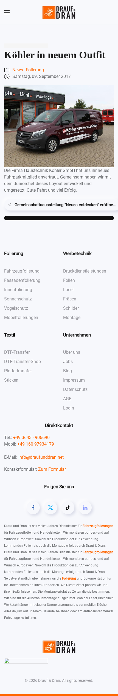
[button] (7, 12)
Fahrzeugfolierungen (98, 526)
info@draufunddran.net (41, 457)
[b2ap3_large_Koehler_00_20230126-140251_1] (59, 125)
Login (68, 408)
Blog (67, 370)
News (17, 69)
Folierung (35, 69)
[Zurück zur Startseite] (59, 12)
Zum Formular (52, 469)
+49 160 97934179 (35, 444)
